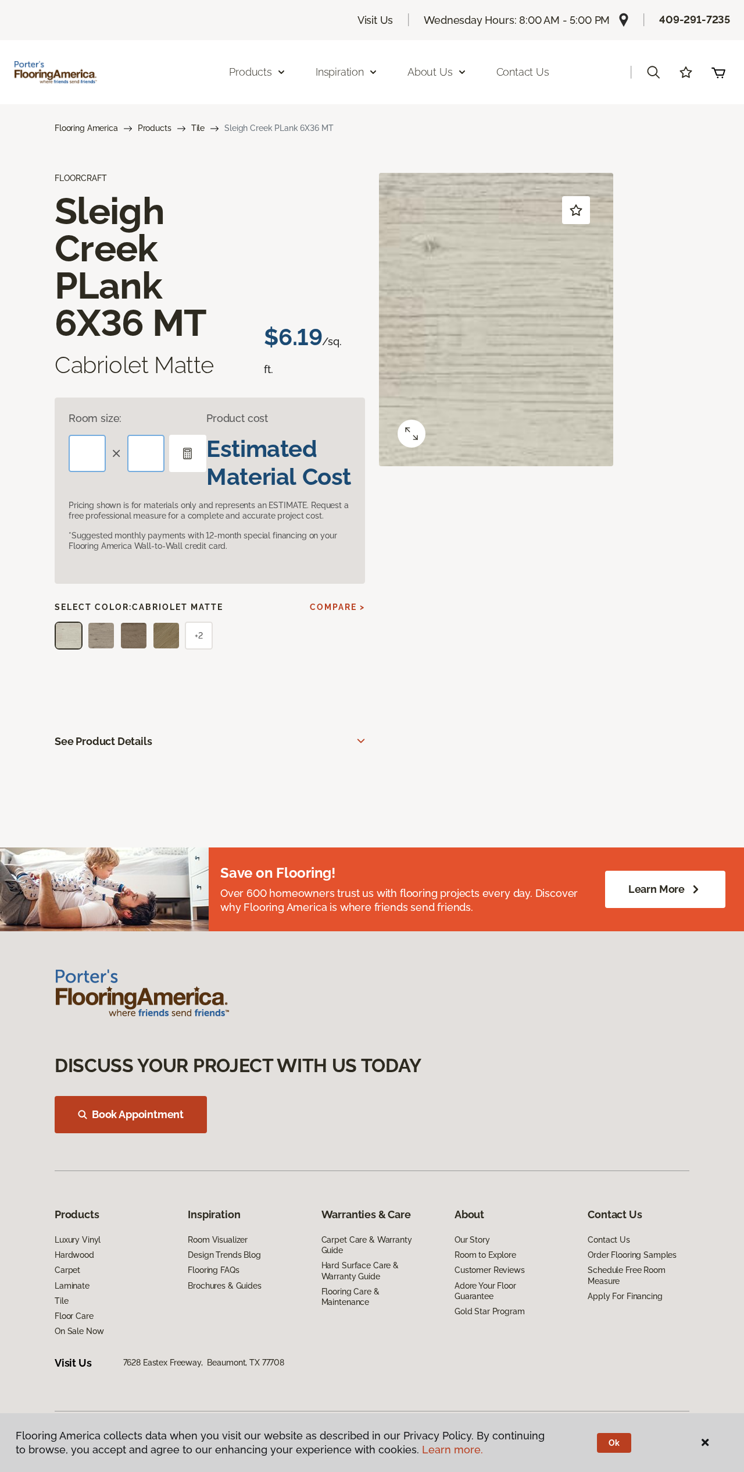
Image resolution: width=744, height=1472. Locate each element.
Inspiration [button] (340, 72)
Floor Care (74, 1316)
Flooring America (86, 128)
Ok (614, 1443)
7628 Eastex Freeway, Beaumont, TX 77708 (203, 1362)
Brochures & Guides (224, 1285)
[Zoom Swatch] (411, 434)
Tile (198, 128)
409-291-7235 (694, 19)
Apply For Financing (625, 1296)
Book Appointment (138, 1114)
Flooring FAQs (213, 1270)
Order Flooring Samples (632, 1255)
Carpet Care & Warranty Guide (366, 1245)
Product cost (237, 418)
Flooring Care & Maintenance (350, 1297)
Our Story (472, 1239)
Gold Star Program (490, 1311)
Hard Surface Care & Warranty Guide (360, 1271)
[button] (653, 72)
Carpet (67, 1270)
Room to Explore (485, 1255)
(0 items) (718, 72)
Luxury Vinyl (78, 1239)
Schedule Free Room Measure (626, 1275)
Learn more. (452, 1449)
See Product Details (103, 741)
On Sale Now (79, 1331)
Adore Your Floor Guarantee (485, 1291)
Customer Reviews (490, 1270)
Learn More (656, 889)
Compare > (337, 607)
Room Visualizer (218, 1239)
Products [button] (250, 72)
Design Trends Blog (224, 1255)
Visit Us (375, 20)
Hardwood (74, 1255)
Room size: (95, 418)
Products (154, 128)
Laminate (72, 1285)
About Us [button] (430, 72)
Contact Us (522, 72)
